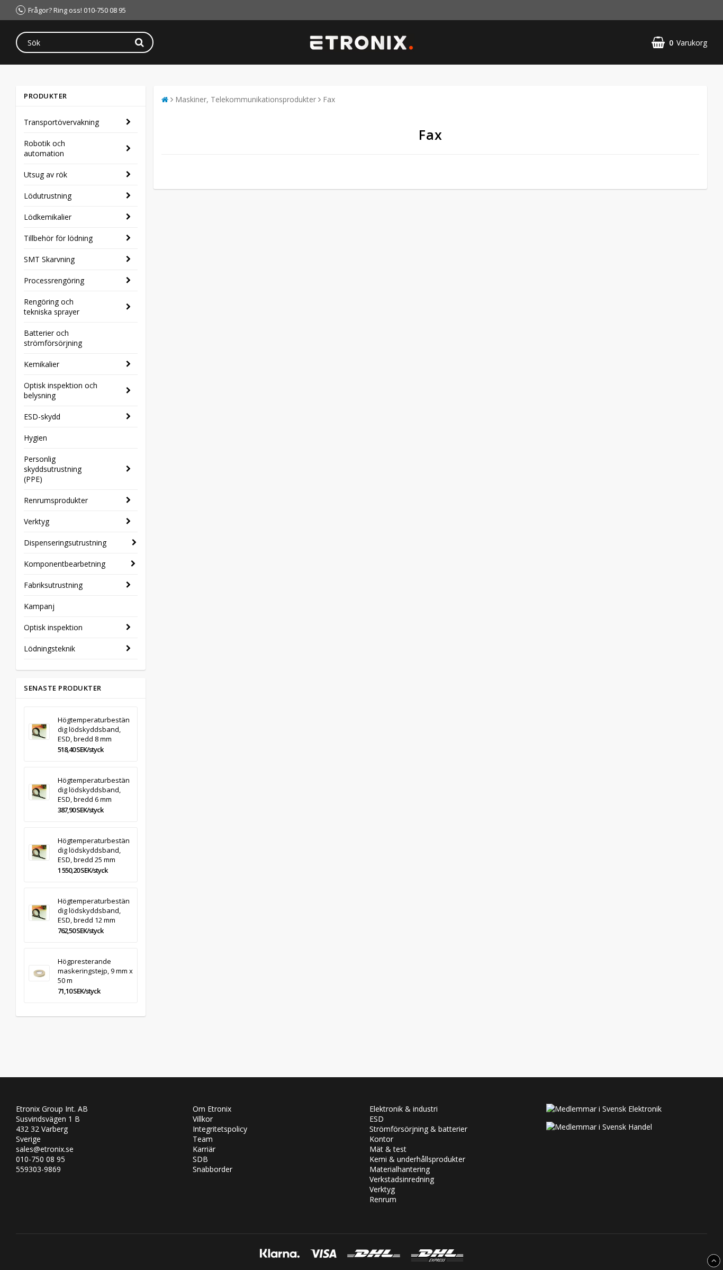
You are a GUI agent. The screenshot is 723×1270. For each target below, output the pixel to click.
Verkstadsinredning (401, 1179)
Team (203, 1139)
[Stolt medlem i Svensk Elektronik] (604, 1109)
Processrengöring (54, 280)
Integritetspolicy (220, 1129)
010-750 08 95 (40, 1159)
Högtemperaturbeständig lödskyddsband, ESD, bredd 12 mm (94, 910)
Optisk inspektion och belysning (60, 390)
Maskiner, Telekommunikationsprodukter (245, 99)
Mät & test (387, 1149)
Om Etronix (212, 1109)
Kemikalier (41, 364)
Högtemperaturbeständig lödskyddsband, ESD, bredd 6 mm (94, 789)
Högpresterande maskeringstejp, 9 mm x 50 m (95, 970)
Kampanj (39, 606)
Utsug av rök (45, 174)
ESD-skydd (42, 417)
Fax (329, 99)
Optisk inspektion (53, 627)
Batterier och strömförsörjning (53, 338)
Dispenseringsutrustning (65, 543)
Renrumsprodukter (56, 500)
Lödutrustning (47, 196)
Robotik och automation (44, 148)
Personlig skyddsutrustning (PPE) (53, 469)
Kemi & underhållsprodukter (417, 1159)
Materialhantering (399, 1169)
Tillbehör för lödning (58, 238)
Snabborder (212, 1169)
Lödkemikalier (47, 217)
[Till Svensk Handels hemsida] (599, 1127)
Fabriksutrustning (53, 585)
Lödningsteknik (49, 648)
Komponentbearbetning (64, 564)
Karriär (204, 1149)
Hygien (35, 438)
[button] (679, 42)
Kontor (381, 1139)
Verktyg (36, 521)
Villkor (203, 1119)
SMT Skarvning (49, 259)
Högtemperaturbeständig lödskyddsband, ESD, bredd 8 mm (94, 729)
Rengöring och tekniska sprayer (51, 307)
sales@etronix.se (45, 1149)
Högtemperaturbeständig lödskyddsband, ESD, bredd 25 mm (94, 850)
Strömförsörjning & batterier (418, 1129)
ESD (376, 1119)
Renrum (382, 1199)
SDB (200, 1159)
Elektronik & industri (403, 1109)
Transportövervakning (61, 122)
